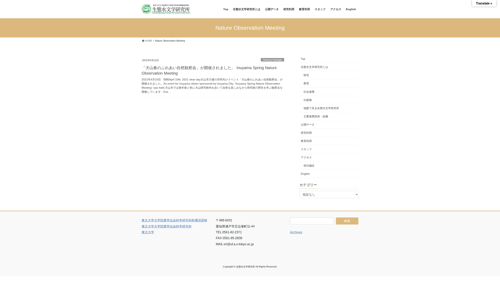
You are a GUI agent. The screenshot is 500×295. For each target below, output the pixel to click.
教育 (306, 83)
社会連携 (309, 91)
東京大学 (148, 232)
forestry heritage (272, 59)
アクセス (306, 157)
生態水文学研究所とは (314, 67)
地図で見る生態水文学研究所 (321, 108)
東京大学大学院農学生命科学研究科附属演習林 (174, 220)
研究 (306, 75)
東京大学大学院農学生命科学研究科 (167, 226)
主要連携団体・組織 (316, 116)
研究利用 (306, 132)
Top (303, 58)
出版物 (308, 100)
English (305, 173)
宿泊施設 (309, 165)
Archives (296, 232)
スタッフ (306, 149)
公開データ (307, 124)
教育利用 (306, 141)
